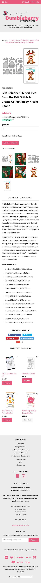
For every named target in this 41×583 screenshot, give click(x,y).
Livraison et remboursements (20, 456)
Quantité (5, 125)
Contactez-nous (20, 459)
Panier (36, 2)
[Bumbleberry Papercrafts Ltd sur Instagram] (23, 476)
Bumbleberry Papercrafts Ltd (28, 550)
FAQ (20, 462)
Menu (6, 2)
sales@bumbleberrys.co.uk (20, 525)
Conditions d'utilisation (20, 453)
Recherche (20, 444)
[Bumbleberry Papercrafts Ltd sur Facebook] (17, 476)
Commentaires (25, 198)
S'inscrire (34, 540)
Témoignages (20, 465)
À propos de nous (20, 447)
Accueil (4, 40)
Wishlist (27, 2)
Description (13, 198)
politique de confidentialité (20, 450)
